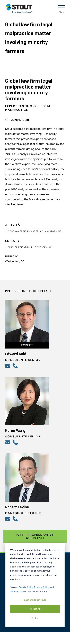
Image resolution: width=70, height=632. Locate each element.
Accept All (35, 608)
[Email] (8, 365)
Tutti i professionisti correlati (35, 536)
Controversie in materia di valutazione (34, 231)
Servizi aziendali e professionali (30, 247)
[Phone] (16, 365)
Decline (35, 617)
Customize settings (35, 599)
